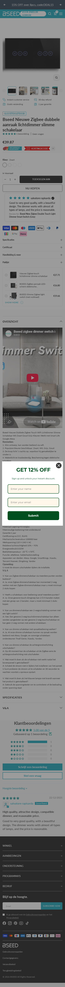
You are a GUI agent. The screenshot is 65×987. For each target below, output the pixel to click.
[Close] (59, 465)
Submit (33, 515)
